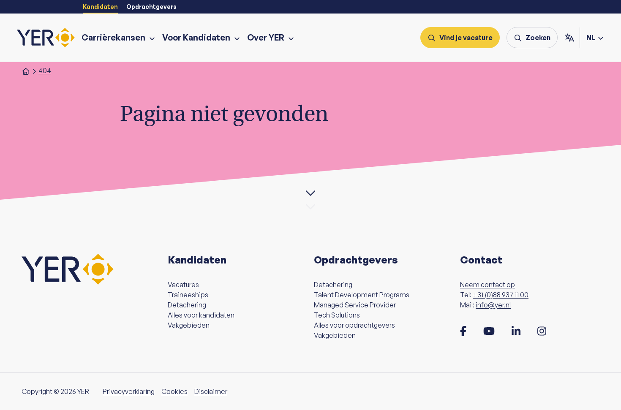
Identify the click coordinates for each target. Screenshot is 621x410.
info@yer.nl (493, 305)
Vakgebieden (189, 325)
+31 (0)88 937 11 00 (500, 295)
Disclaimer (210, 391)
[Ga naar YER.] (26, 70)
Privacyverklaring (129, 391)
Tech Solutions (337, 315)
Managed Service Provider (355, 305)
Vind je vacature (466, 37)
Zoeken (538, 37)
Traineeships (188, 295)
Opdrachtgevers (151, 6)
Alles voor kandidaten (201, 315)
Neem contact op (487, 284)
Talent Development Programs (361, 295)
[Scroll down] (310, 193)
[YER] (46, 37)
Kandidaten (100, 6)
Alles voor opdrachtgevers (354, 325)
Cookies (174, 391)
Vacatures (183, 284)
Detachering (187, 305)
